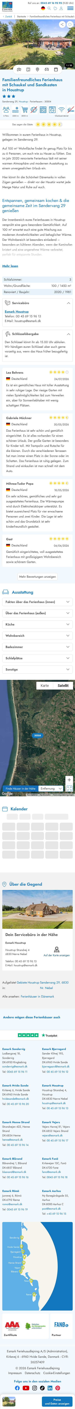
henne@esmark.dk (12, 1140)
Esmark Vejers (51, 1122)
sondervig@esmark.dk (14, 1066)
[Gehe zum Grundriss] (28, 69)
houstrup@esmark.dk (25, 965)
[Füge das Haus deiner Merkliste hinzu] (70, 24)
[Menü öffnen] (70, 8)
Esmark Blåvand (12, 1159)
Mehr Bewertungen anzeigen (37, 576)
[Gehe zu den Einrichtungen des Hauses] (46, 69)
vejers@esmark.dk (52, 1135)
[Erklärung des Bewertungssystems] (37, 96)
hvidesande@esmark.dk (15, 1099)
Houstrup (23, 101)
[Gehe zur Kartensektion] (37, 69)
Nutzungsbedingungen (63, 795)
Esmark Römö (10, 1191)
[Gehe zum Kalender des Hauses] (56, 69)
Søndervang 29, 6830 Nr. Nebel (54, 985)
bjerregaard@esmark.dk (55, 1066)
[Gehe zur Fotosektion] (18, 69)
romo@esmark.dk (12, 1204)
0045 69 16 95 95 (51, 3)
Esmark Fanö (50, 1159)
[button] (37, 735)
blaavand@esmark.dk (14, 1172)
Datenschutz (32, 1373)
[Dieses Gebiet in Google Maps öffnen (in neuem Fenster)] (7, 793)
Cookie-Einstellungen (56, 1373)
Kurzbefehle (32, 795)
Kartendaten (45, 795)
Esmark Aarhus (51, 1191)
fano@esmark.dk (51, 1172)
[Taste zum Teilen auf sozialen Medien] (62, 24)
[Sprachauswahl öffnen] (43, 8)
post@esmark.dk (51, 1209)
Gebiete (22, 982)
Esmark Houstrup (17, 311)
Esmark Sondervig (13, 1049)
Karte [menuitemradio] (45, 686)
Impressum (15, 1373)
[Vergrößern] (69, 780)
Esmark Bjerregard (54, 1049)
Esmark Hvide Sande (15, 1085)
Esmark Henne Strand (16, 1122)
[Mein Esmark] (61, 8)
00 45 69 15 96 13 (26, 961)
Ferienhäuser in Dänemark (37, 996)
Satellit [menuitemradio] (63, 686)
